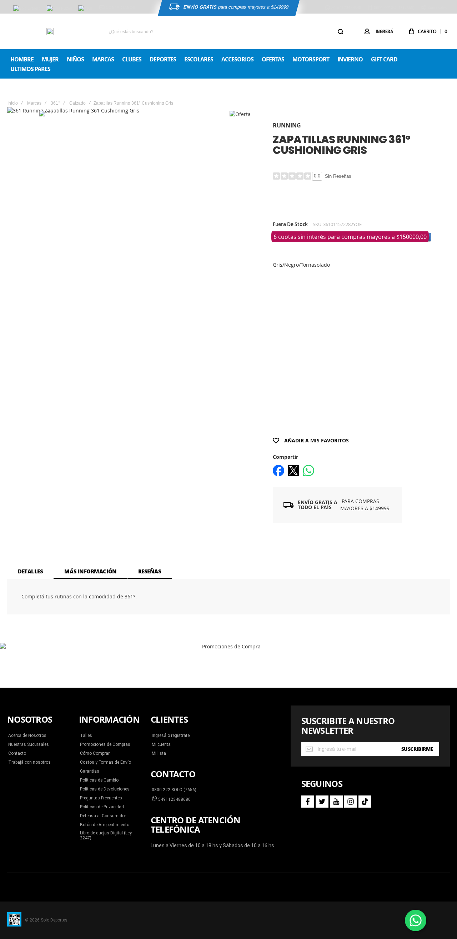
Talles (86, 735)
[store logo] (50, 31)
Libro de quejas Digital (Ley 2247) (106, 835)
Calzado (77, 103)
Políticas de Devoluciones (105, 789)
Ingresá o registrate (171, 735)
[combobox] (225, 31)
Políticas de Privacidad (102, 806)
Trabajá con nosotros (29, 762)
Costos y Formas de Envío (105, 762)
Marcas (34, 103)
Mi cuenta (161, 744)
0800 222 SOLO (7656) (174, 789)
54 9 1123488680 (345, 7)
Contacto (17, 753)
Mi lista (159, 753)
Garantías (89, 771)
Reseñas (149, 571)
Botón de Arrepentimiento (104, 824)
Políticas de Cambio (99, 780)
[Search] (340, 31)
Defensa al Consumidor (103, 815)
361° (55, 103)
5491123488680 (174, 799)
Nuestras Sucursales (28, 744)
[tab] (30, 571)
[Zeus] (85, 8)
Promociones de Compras (105, 744)
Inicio (12, 103)
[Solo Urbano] (26, 8)
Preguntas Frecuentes (101, 797)
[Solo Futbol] (59, 8)
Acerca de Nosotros (27, 735)
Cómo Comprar (95, 753)
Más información (90, 571)
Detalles (30, 571)
